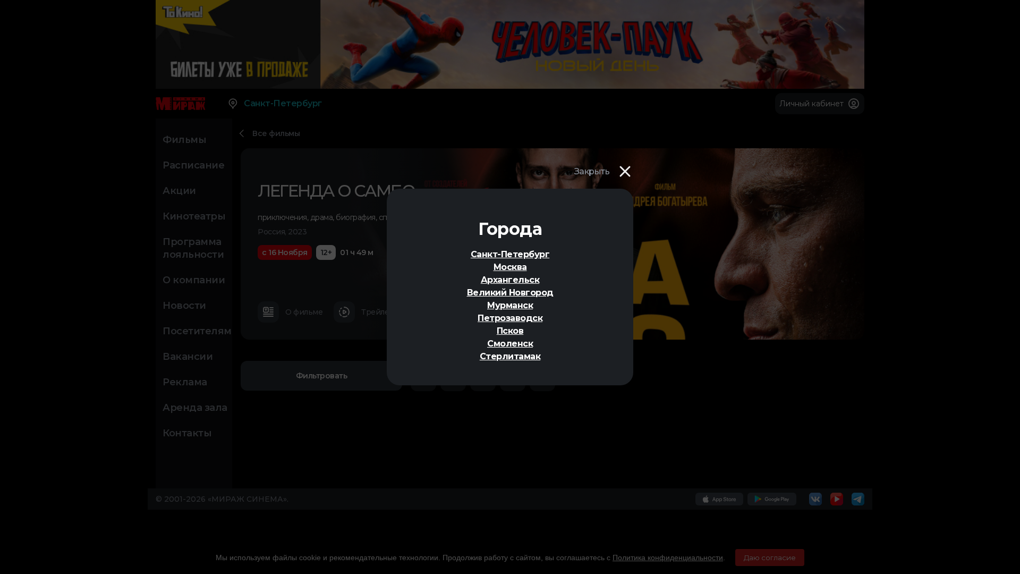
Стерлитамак (510, 356)
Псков (510, 331)
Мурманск (510, 305)
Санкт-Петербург (510, 254)
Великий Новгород (510, 293)
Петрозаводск (510, 318)
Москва (510, 267)
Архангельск (510, 280)
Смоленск (510, 344)
